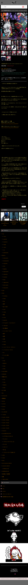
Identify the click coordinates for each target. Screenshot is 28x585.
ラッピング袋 (5, 355)
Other (4, 279)
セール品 (4, 390)
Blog (3, 488)
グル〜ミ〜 (5, 447)
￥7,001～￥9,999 (5, 428)
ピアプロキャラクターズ (8, 436)
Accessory (5, 295)
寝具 (4, 336)
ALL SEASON (4, 411)
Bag (4, 301)
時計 (4, 314)
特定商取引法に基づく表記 (7, 496)
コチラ (9, 79)
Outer (3, 290)
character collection (6, 465)
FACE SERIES (4, 371)
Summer (4, 403)
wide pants (5, 274)
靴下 (4, 333)
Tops (3, 233)
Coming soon (4, 395)
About (3, 485)
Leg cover (5, 320)
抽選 (3, 476)
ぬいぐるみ (5, 306)
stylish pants (5, 271)
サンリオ (5, 444)
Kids (3, 358)
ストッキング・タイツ (7, 331)
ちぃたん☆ (5, 438)
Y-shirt (4, 247)
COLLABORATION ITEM (6, 433)
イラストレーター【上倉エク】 (9, 452)
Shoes (4, 298)
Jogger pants (5, 282)
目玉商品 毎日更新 (6, 473)
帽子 (4, 304)
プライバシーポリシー (6, 494)
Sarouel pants (6, 260)
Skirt (4, 266)
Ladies (3, 455)
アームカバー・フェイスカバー (9, 322)
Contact (4, 491)
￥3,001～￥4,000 (5, 420)
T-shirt (4, 236)
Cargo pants (5, 287)
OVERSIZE (4, 374)
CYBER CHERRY (5, 479)
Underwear (5, 325)
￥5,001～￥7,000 (5, 425)
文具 (4, 339)
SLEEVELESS (5, 252)
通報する (23, 206)
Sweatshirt (5, 241)
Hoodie (4, 244)
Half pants (5, 263)
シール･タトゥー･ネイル (8, 349)
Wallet (4, 312)
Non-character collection (7, 463)
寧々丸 (4, 449)
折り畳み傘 (5, 328)
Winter (3, 409)
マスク (4, 341)
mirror (4, 317)
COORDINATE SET (5, 471)
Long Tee (5, 239)
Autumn (3, 406)
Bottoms (3, 255)
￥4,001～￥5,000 (5, 422)
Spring (3, 401)
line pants (5, 277)
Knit (4, 250)
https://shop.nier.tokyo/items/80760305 (10, 127)
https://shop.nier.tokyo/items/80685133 (9, 123)
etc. (4, 352)
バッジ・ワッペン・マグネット (9, 347)
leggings (5, 268)
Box (3, 393)
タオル (4, 344)
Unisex (3, 457)
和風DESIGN (4, 376)
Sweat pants (5, 258)
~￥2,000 (4, 414)
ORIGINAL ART (6, 468)
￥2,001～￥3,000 (5, 417)
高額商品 (4, 398)
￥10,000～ (4, 430)
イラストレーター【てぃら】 (8, 441)
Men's (3, 460)
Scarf (4, 309)
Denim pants (5, 285)
